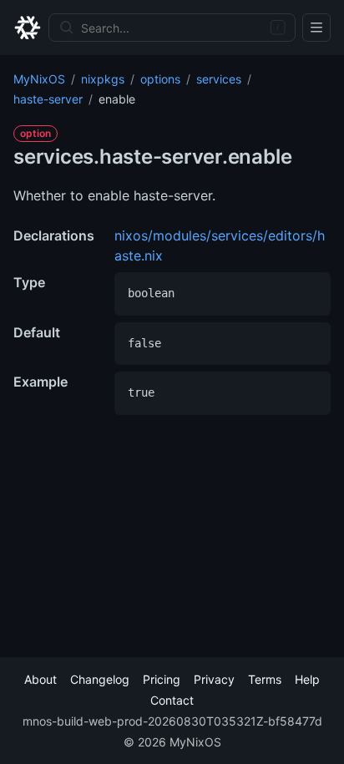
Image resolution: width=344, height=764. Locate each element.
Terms (264, 679)
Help (307, 679)
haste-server (48, 99)
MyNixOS (39, 79)
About (40, 679)
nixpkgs (102, 79)
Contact (172, 700)
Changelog (99, 679)
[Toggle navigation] (316, 27)
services (218, 79)
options (160, 79)
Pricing (161, 679)
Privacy (214, 679)
